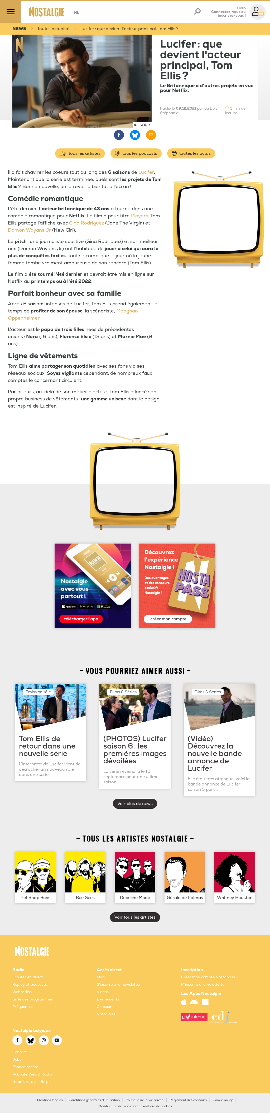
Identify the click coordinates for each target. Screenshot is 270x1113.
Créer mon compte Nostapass (208, 977)
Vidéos (103, 992)
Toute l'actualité (53, 28)
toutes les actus (194, 153)
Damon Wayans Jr (29, 230)
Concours (105, 1006)
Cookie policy (223, 1100)
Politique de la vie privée (144, 1100)
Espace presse (25, 1067)
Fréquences (22, 1006)
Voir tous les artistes (135, 917)
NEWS (19, 28)
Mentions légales (50, 1100)
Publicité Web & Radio (32, 1074)
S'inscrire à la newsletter (119, 984)
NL (75, 12)
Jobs (16, 1059)
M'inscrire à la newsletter (203, 984)
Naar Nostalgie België (31, 1081)
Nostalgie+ (106, 1014)
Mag (101, 977)
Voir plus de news (135, 803)
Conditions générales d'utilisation (94, 1100)
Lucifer (146, 172)
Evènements (108, 999)
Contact (19, 1052)
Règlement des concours (188, 1100)
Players (139, 216)
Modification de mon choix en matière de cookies (135, 1106)
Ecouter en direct (27, 977)
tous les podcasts (139, 153)
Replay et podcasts (29, 984)
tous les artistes (84, 153)
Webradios (22, 992)
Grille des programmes (32, 999)
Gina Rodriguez (86, 223)
